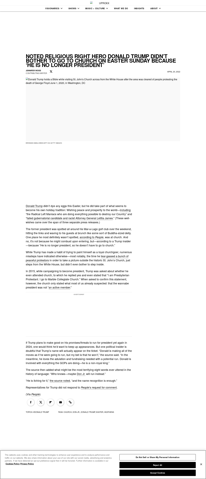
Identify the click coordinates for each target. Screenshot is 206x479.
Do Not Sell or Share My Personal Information (157, 457)
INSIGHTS (139, 8)
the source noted (60, 380)
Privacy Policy (27, 463)
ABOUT (154, 8)
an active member (59, 287)
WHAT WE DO (121, 8)
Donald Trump (34, 206)
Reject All (157, 465)
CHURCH (68, 412)
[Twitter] (40, 402)
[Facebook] (30, 402)
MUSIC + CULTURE (95, 8)
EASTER (99, 412)
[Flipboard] (50, 402)
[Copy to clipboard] (70, 402)
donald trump (88, 412)
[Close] (201, 464)
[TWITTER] (51, 72)
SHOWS (72, 8)
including (125, 210)
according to (91, 237)
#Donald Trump (41, 412)
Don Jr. (81, 374)
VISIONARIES (52, 8)
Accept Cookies (157, 472)
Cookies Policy (13, 463)
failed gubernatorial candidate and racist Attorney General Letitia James (70, 218)
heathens (109, 412)
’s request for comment (99, 387)
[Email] (60, 402)
